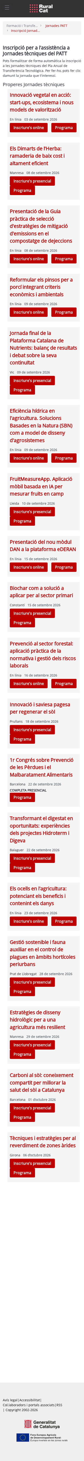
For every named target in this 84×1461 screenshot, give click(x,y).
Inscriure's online (29, 127)
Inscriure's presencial (32, 181)
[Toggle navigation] (7, 7)
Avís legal (10, 1400)
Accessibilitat (29, 1400)
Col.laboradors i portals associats (29, 1405)
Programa (64, 127)
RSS (59, 1405)
